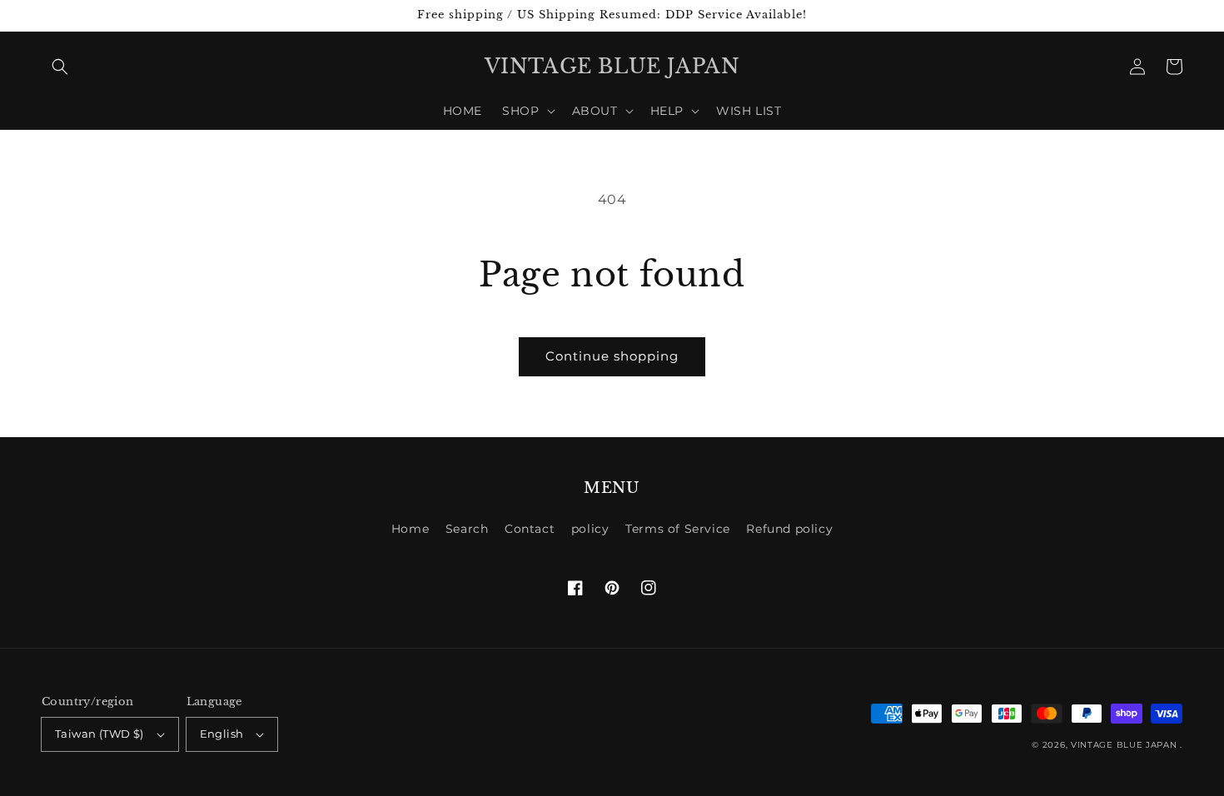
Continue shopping (612, 356)
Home (410, 528)
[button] (60, 66)
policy (590, 528)
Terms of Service (677, 528)
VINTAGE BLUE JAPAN (1124, 744)
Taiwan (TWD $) (99, 733)
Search (467, 528)
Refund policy (789, 528)
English (222, 733)
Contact (530, 528)
